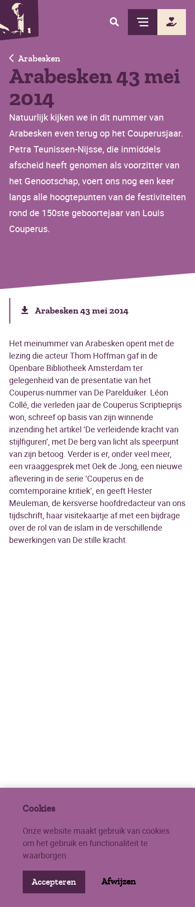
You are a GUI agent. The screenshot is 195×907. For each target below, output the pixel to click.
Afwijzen (119, 881)
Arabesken (39, 58)
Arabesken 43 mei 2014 (81, 310)
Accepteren (54, 882)
